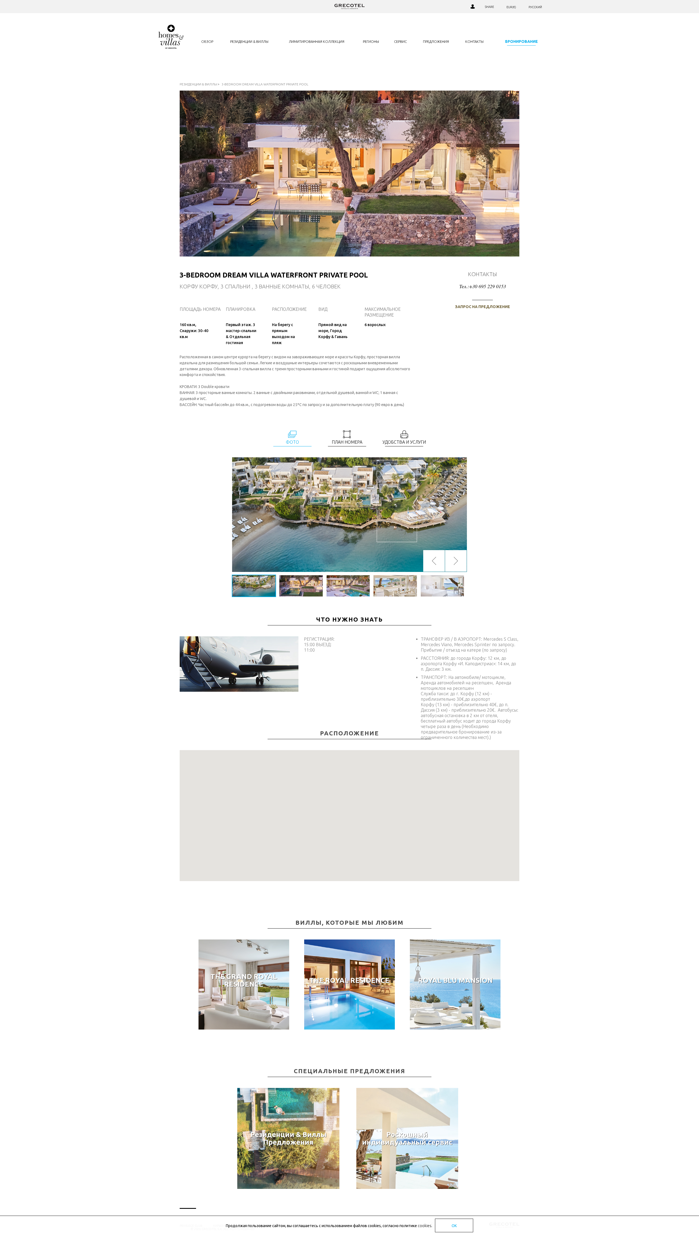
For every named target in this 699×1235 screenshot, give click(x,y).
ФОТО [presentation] (292, 442)
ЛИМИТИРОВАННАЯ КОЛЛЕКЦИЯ (316, 41)
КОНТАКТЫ (474, 41)
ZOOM (349, 515)
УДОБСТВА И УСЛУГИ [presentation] (404, 442)
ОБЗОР (207, 41)
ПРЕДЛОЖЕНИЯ (436, 41)
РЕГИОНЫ (371, 41)
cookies (424, 1226)
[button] (349, 812)
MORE (243, 1023)
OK (454, 1226)
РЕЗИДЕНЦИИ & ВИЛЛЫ (249, 41)
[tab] (292, 438)
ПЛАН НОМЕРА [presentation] (347, 442)
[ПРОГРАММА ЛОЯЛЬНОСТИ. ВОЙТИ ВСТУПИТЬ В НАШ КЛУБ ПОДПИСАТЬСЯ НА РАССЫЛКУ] (472, 6)
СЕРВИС (400, 41)
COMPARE (451, 6)
